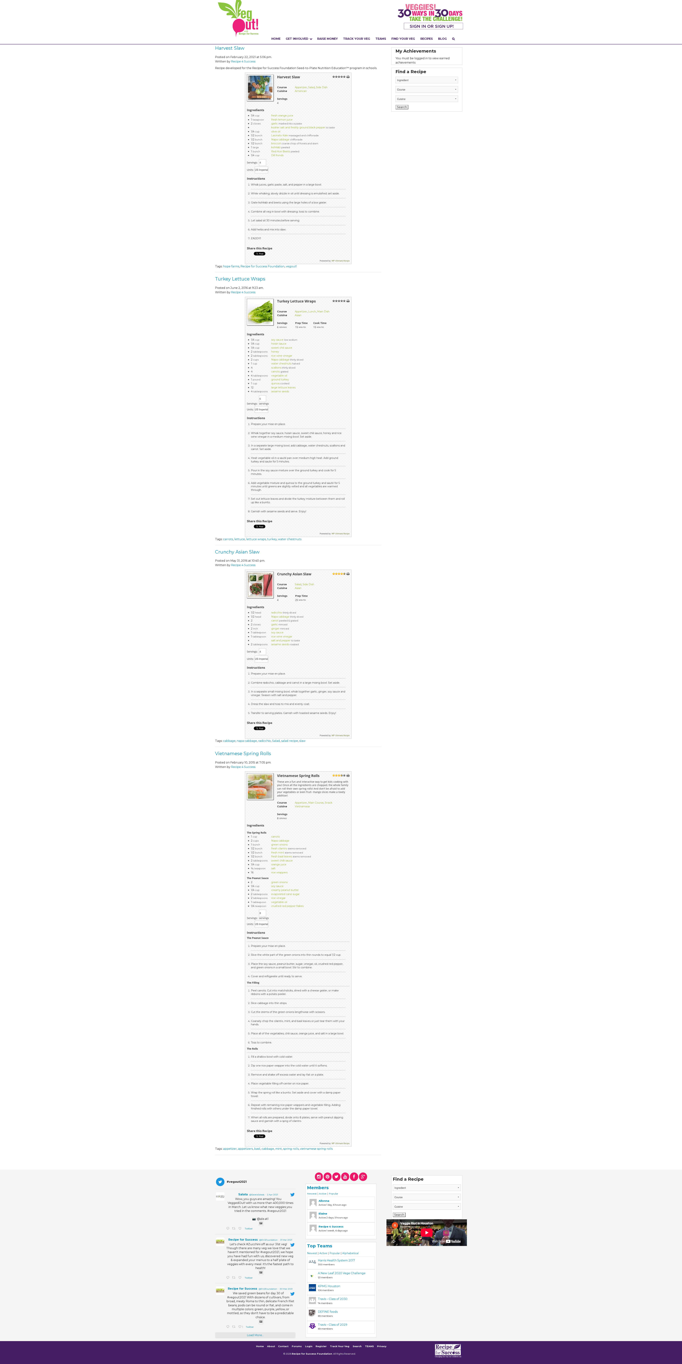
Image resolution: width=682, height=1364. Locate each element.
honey (275, 351)
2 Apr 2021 (272, 1194)
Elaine (323, 1213)
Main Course (316, 802)
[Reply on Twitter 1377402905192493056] (228, 1277)
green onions (279, 844)
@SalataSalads (256, 1194)
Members (318, 1187)
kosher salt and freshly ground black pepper (298, 127)
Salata (243, 1194)
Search (357, 1346)
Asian (298, 315)
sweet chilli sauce (282, 860)
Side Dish (322, 87)
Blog (442, 38)
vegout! (291, 266)
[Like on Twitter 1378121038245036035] (240, 1228)
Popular (333, 1193)
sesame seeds (280, 391)
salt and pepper (280, 640)
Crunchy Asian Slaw (237, 552)
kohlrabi (276, 147)
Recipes (426, 38)
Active (322, 1193)
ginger (275, 628)
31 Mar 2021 (286, 1239)
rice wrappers (279, 872)
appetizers (245, 1148)
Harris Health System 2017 (336, 1260)
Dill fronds (277, 155)
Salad (311, 87)
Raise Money (327, 38)
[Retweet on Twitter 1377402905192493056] (234, 1277)
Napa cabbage (280, 139)
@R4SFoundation (268, 1239)
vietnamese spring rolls (316, 1148)
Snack (328, 802)
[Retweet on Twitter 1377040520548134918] (234, 1327)
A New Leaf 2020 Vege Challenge (342, 1273)
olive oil (275, 131)
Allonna (324, 1200)
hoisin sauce (278, 343)
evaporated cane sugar (285, 894)
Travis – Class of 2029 (332, 1324)
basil (257, 1148)
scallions (276, 367)
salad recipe (289, 741)
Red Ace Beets (280, 151)
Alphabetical (350, 1253)
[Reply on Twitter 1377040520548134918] (228, 1327)
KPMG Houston (329, 1286)
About (271, 1346)
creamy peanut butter (285, 890)
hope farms (231, 266)
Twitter (248, 1228)
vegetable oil (279, 375)
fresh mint (277, 852)
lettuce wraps (256, 539)
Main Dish (323, 311)
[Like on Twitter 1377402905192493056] (240, 1277)
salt (273, 868)
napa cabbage (247, 741)
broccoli (276, 143)
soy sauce (277, 339)
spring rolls (291, 1148)
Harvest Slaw (230, 48)
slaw (302, 741)
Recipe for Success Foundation (262, 266)
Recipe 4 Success (243, 61)
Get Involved (297, 38)
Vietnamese (302, 806)
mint (278, 1148)
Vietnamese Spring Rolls (243, 753)
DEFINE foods (328, 1311)
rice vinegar (278, 898)
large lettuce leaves (283, 387)
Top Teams (319, 1245)
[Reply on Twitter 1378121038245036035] (228, 1228)
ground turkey (280, 379)
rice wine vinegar (281, 355)
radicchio (276, 612)
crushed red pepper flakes (287, 906)
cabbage (229, 741)
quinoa (275, 383)
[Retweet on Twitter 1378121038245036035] (234, 1228)
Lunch (312, 311)
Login (308, 1346)
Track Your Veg (339, 1346)
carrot (274, 620)
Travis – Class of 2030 (332, 1299)
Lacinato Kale (279, 135)
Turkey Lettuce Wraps (240, 279)
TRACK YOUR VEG (356, 38)
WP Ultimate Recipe (341, 260)
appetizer (230, 1148)
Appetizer (301, 87)
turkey (272, 539)
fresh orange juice (282, 115)
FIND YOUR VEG (403, 38)
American (301, 91)
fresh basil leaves (281, 856)
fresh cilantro (279, 848)
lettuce (239, 539)
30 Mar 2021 (286, 1288)
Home (275, 38)
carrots (275, 371)
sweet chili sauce (281, 347)
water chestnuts (281, 363)
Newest (312, 1193)
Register (321, 1346)
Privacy (381, 1346)
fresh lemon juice (282, 119)
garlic (274, 123)
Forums (297, 1346)
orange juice (278, 864)
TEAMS (380, 38)
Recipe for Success (243, 1239)
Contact (283, 1346)
